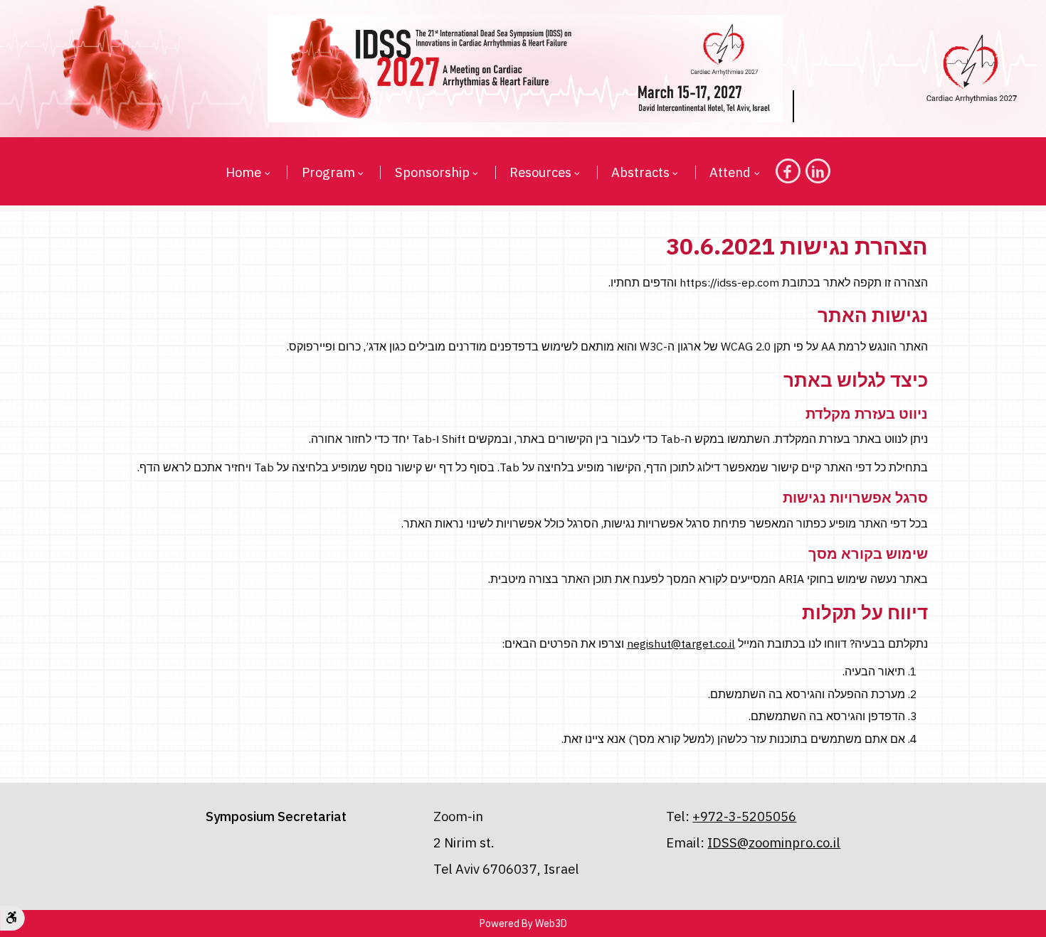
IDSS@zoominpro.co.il (773, 842)
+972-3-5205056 (744, 816)
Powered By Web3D (523, 923)
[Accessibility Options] (12, 918)
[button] (265, 172)
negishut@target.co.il (681, 643)
